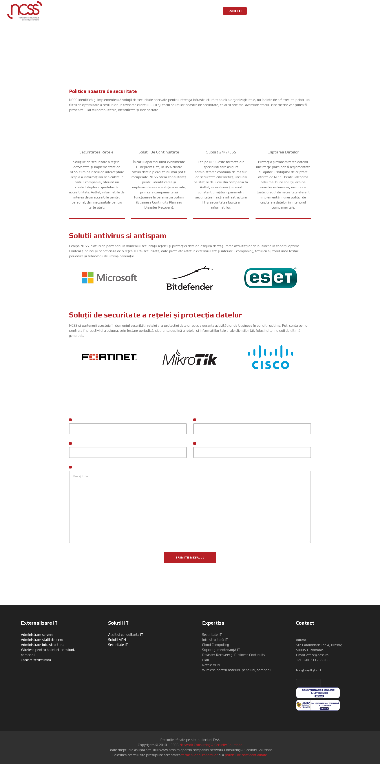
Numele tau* (83, 420)
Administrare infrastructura (42, 645)
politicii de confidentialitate (246, 755)
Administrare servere (37, 634)
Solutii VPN (117, 640)
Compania (205, 420)
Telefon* (204, 444)
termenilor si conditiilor (199, 755)
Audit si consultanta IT (125, 634)
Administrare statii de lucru (42, 640)
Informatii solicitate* (90, 467)
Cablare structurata (36, 660)
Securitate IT (118, 645)
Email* (78, 444)
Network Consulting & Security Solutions (210, 745)
